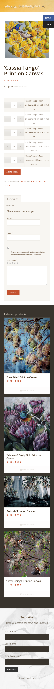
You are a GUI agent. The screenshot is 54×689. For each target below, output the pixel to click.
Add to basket (12, 172)
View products (28, 390)
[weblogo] (22, 6)
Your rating (11, 260)
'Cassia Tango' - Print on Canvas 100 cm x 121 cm (34, 160)
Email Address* (13, 655)
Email (10, 233)
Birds (44, 181)
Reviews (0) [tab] (12, 198)
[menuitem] (42, 6)
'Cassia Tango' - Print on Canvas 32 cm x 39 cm (34, 105)
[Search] (42, 6)
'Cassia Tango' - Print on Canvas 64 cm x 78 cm (34, 132)
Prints (23, 181)
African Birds (36, 181)
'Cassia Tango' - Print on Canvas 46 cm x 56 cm (34, 118)
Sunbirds (7, 185)
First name (10, 631)
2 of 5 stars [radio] (8, 263)
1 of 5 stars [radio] (7, 263)
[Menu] (48, 6)
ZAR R (47, 24)
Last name (10, 643)
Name (10, 218)
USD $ (47, 18)
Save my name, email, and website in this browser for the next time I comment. (28, 253)
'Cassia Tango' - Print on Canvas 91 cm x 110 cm (34, 146)
